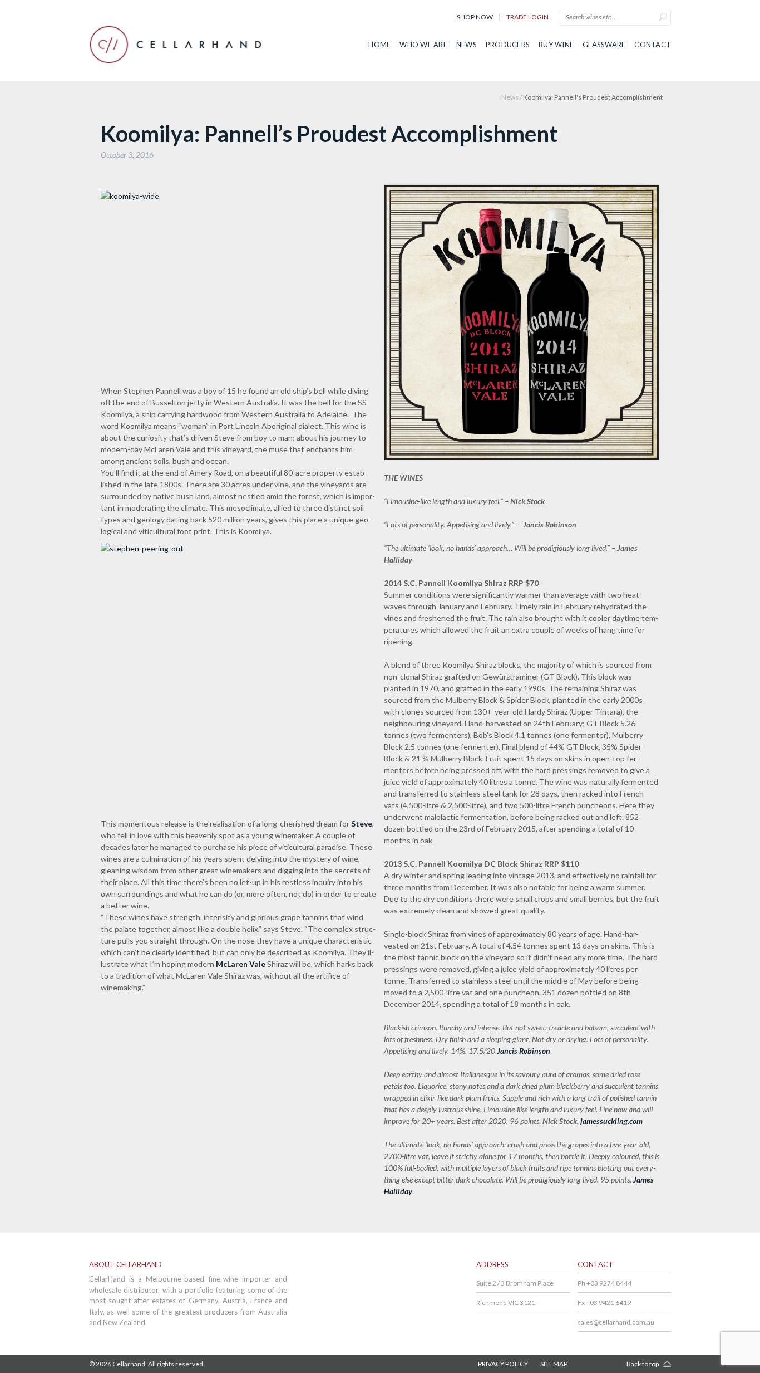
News (510, 97)
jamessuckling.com (611, 1121)
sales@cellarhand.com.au (616, 1322)
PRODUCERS (508, 44)
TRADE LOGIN (527, 17)
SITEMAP (553, 1364)
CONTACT (652, 44)
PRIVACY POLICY (503, 1364)
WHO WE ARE (423, 44)
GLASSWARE (604, 44)
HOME (379, 44)
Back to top (642, 1364)
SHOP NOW (475, 17)
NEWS (466, 44)
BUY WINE (556, 44)
